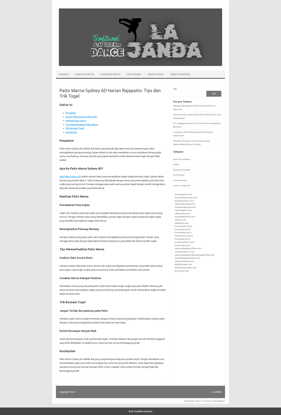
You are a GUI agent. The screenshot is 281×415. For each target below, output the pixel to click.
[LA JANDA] (140, 65)
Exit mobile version (140, 411)
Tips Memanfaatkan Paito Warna (81, 124)
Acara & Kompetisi (84, 74)
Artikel (176, 164)
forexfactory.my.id (184, 235)
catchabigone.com (183, 210)
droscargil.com (182, 270)
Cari (175, 89)
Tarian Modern (155, 74)
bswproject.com (182, 245)
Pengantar (70, 113)
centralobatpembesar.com (187, 258)
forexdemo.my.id (183, 232)
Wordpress (219, 401)
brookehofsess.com (184, 242)
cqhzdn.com (180, 219)
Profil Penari (134, 74)
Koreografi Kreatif (110, 74)
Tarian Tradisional (180, 74)
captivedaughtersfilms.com (188, 248)
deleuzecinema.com (184, 261)
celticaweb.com (182, 213)
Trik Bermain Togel (74, 128)
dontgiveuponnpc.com (185, 267)
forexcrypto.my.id (183, 226)
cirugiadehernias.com (185, 216)
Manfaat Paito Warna (75, 120)
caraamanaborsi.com (185, 251)
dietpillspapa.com (183, 264)
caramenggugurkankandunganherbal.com (195, 255)
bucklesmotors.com (184, 200)
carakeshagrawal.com (185, 207)
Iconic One (189, 401)
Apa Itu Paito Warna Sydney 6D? (81, 116)
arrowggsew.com (183, 194)
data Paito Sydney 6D (70, 176)
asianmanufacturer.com (186, 197)
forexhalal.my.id (182, 239)
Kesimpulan (71, 132)
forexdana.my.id (182, 229)
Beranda (64, 74)
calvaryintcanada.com (185, 204)
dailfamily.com (181, 223)
